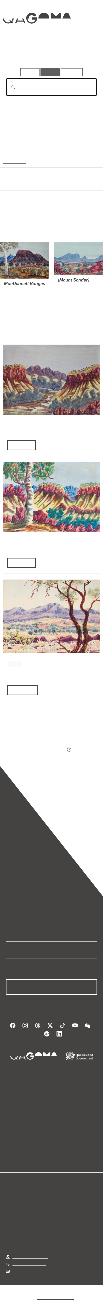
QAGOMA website (21, 1149)
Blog (57, 1143)
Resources (71, 71)
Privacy (59, 1287)
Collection (36, 35)
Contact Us (21, 1266)
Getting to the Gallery (30, 1251)
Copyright (81, 1287)
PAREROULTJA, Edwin (23, 295)
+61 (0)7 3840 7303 (29, 1258)
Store (10, 1155)
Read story (19, 445)
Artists (50, 54)
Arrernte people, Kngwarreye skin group (38, 183)
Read (20, 690)
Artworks (20, 54)
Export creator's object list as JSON (35, 749)
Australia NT (14, 161)
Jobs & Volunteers (29, 1287)
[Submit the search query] (9, 87)
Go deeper (81, 54)
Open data (14, 1143)
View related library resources (31, 723)
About (58, 1149)
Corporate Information (55, 1292)
